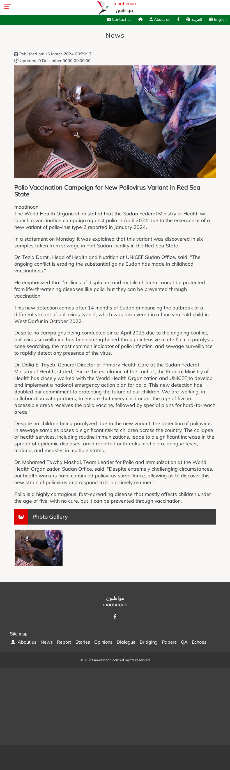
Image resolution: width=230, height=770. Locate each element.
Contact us (121, 19)
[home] (140, 19)
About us (161, 19)
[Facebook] (178, 19)
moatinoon (125, 8)
